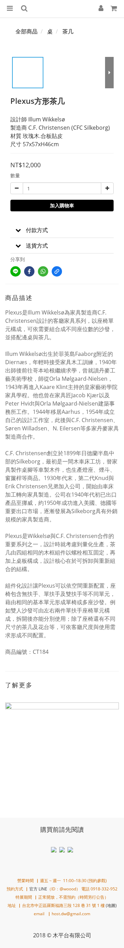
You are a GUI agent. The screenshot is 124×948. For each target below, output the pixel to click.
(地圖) (111, 905)
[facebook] (29, 271)
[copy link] (57, 271)
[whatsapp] (43, 271)
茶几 (67, 31)
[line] (15, 271)
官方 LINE (38, 889)
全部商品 (27, 31)
